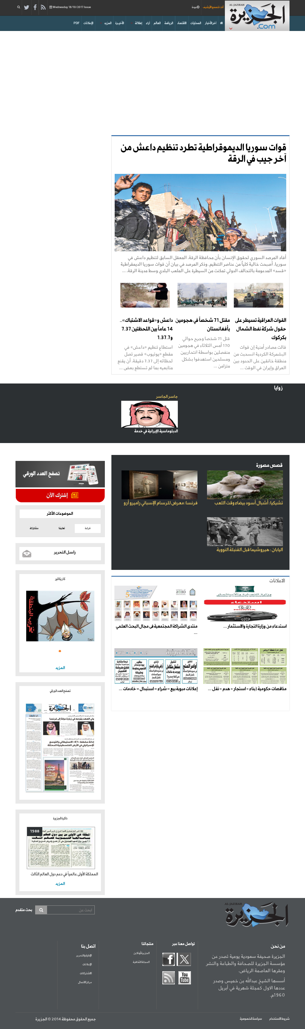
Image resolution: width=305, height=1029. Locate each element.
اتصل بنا (88, 946)
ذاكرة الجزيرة (60, 818)
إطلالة (138, 23)
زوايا (278, 388)
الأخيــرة (119, 23)
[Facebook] (35, 7)
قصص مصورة (269, 465)
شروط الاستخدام (279, 1018)
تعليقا (62, 528)
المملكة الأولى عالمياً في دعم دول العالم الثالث (64, 874)
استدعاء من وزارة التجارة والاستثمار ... (255, 626)
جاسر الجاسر (167, 397)
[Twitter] (26, 7)
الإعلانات (88, 23)
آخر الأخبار (210, 23)
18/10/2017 (71, 7)
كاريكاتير (60, 579)
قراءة (88, 528)
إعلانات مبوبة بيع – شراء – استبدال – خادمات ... (158, 689)
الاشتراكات (86, 973)
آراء (148, 23)
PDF (77, 23)
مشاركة (34, 528)
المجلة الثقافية (141, 962)
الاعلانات (277, 581)
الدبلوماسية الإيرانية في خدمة (156, 431)
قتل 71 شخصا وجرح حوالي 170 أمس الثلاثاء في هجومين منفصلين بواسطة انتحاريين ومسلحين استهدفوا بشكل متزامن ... (204, 352)
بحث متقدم (23, 910)
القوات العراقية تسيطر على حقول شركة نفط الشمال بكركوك (260, 329)
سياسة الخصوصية (251, 1018)
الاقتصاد (181, 23)
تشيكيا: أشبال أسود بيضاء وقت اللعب (248, 503)
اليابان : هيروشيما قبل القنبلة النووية (250, 550)
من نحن (278, 946)
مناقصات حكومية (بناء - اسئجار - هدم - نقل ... (247, 689)
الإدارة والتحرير (84, 955)
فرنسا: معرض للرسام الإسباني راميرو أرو (160, 503)
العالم (157, 23)
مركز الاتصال (85, 982)
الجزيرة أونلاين (141, 953)
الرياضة (168, 23)
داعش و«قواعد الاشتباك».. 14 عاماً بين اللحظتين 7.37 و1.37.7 (146, 329)
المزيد (107, 23)
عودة (194, 7)
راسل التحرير (65, 552)
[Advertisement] (152, 81)
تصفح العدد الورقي (60, 691)
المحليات (195, 23)
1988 (34, 831)
